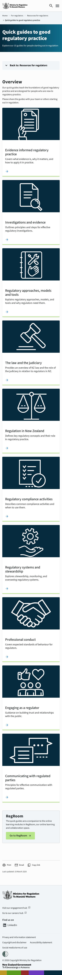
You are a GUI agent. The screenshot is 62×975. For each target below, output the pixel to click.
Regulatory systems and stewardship (22, 569)
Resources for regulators (37, 15)
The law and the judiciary (23, 362)
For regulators (17, 15)
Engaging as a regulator (22, 707)
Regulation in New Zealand (24, 430)
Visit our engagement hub (16, 908)
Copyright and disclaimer (14, 942)
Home (4, 15)
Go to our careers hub (14, 913)
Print (6, 865)
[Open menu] (57, 5)
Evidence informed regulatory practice (27, 152)
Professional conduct (20, 639)
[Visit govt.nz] (31, 966)
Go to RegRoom (20, 835)
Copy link (33, 865)
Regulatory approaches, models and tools (28, 292)
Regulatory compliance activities (28, 499)
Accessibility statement (41, 942)
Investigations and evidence (25, 222)
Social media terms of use (14, 947)
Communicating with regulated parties (27, 778)
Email (19, 865)
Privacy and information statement (19, 937)
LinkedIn (12, 925)
